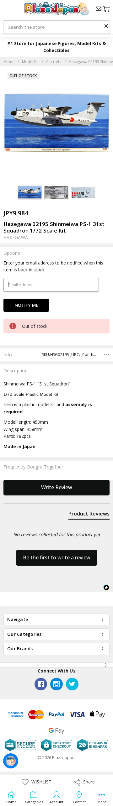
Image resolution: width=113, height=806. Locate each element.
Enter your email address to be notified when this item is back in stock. (53, 266)
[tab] (89, 515)
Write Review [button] (56, 487)
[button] (106, 25)
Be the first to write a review (56, 557)
